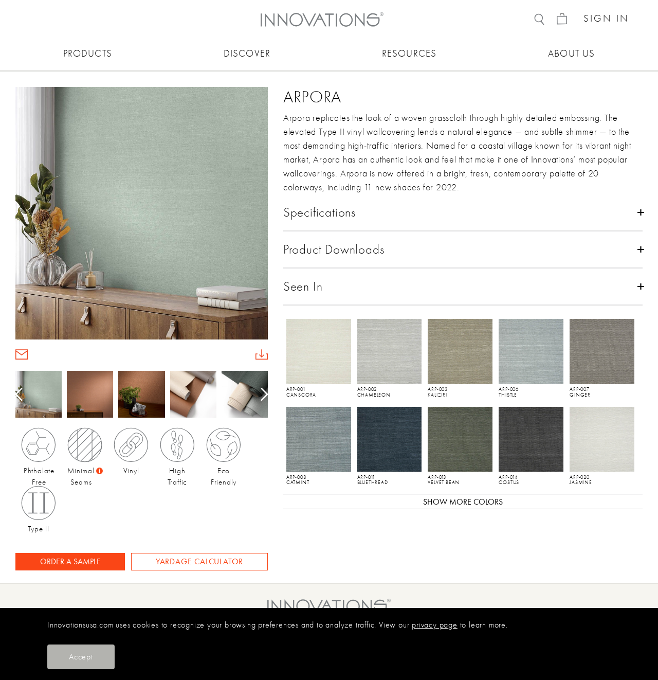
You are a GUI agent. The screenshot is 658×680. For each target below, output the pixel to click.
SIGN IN (606, 19)
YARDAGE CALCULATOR (199, 561)
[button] (261, 394)
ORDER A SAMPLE (70, 561)
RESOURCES (409, 53)
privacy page (435, 625)
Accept (81, 656)
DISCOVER (247, 53)
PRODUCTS (87, 53)
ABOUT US (571, 53)
